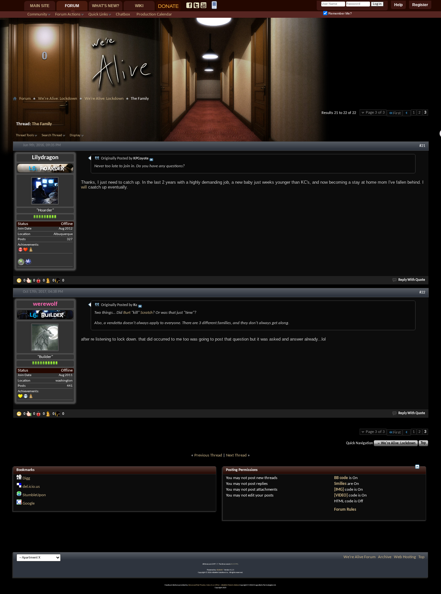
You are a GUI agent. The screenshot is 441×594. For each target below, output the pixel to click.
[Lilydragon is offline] (45, 190)
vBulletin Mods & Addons (230, 585)
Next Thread (236, 455)
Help (398, 5)
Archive (384, 557)
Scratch (146, 313)
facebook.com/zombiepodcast (189, 5)
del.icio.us (31, 487)
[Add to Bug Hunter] (39, 280)
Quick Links (98, 14)
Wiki (139, 6)
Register (420, 5)
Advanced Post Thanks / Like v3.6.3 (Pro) (204, 585)
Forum (72, 6)
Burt (126, 313)
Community (37, 14)
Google (29, 503)
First (397, 113)
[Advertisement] (220, 105)
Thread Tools (25, 135)
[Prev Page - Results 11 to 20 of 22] (407, 113)
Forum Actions (67, 14)
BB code (341, 478)
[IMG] (339, 489)
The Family (42, 124)
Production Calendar (154, 14)
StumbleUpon (34, 495)
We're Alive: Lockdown (57, 99)
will (84, 187)
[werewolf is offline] (45, 337)
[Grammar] (49, 280)
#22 (422, 292)
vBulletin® (220, 570)
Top (423, 443)
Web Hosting (405, 557)
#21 (422, 146)
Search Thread (52, 135)
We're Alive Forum (359, 557)
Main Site (39, 6)
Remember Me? (339, 13)
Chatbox (123, 14)
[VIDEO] (341, 495)
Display (75, 135)
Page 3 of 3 (375, 112)
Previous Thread (208, 455)
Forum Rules (345, 509)
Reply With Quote (411, 280)
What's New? (105, 6)
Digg (26, 478)
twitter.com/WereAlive (196, 5)
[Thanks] (19, 280)
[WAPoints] (58, 280)
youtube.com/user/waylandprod (203, 5)
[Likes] (29, 280)
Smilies (340, 484)
